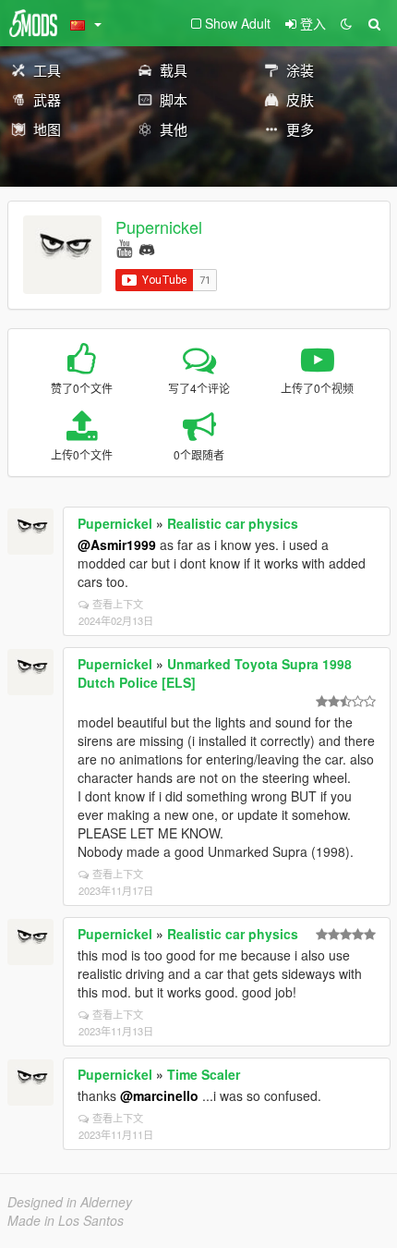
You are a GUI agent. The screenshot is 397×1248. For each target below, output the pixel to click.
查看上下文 (117, 603)
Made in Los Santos (65, 1220)
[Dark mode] (346, 23)
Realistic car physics (232, 523)
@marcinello (159, 1095)
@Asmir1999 (117, 544)
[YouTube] (124, 247)
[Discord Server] (147, 247)
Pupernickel (158, 226)
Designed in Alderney (69, 1202)
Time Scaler (203, 1074)
